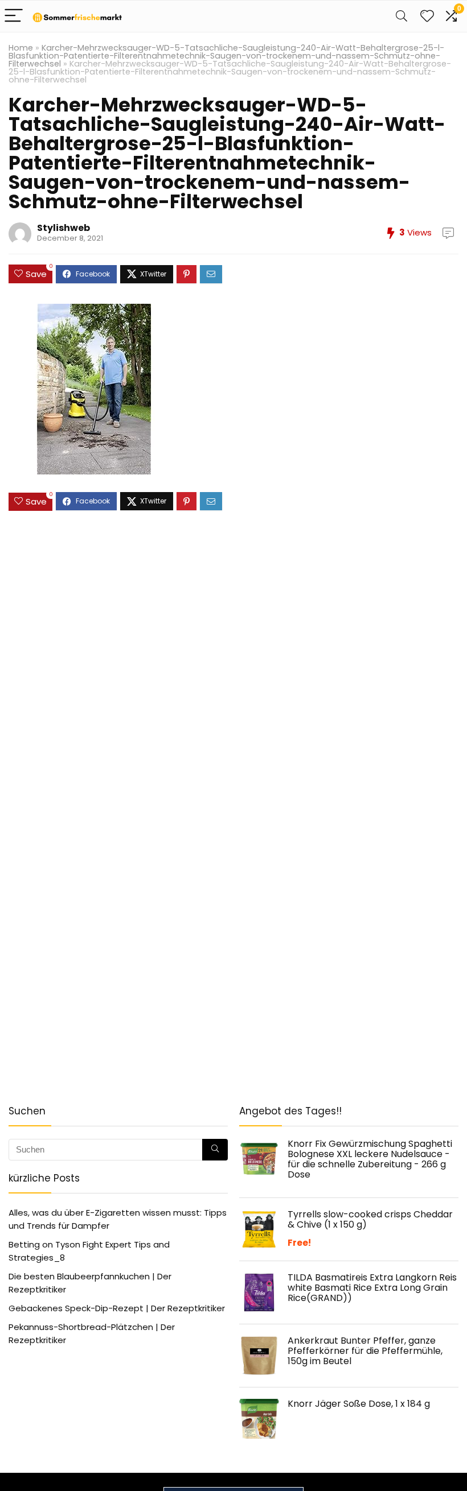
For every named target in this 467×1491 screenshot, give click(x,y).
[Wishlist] (427, 16)
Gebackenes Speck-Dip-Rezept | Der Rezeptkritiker (117, 1308)
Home (21, 47)
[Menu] (13, 16)
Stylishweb (63, 227)
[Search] (401, 16)
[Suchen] (215, 1149)
